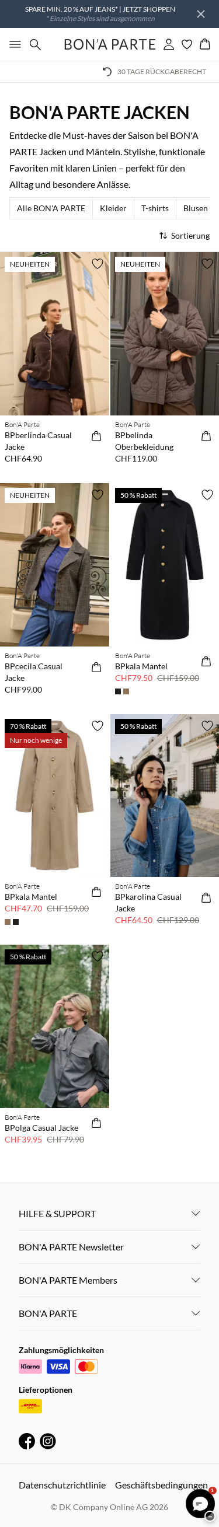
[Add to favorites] (97, 263)
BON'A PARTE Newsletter (71, 1246)
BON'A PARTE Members (68, 1279)
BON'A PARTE (48, 1313)
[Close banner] (201, 14)
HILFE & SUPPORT (57, 1213)
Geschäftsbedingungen (161, 1484)
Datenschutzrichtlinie (62, 1484)
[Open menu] (12, 44)
